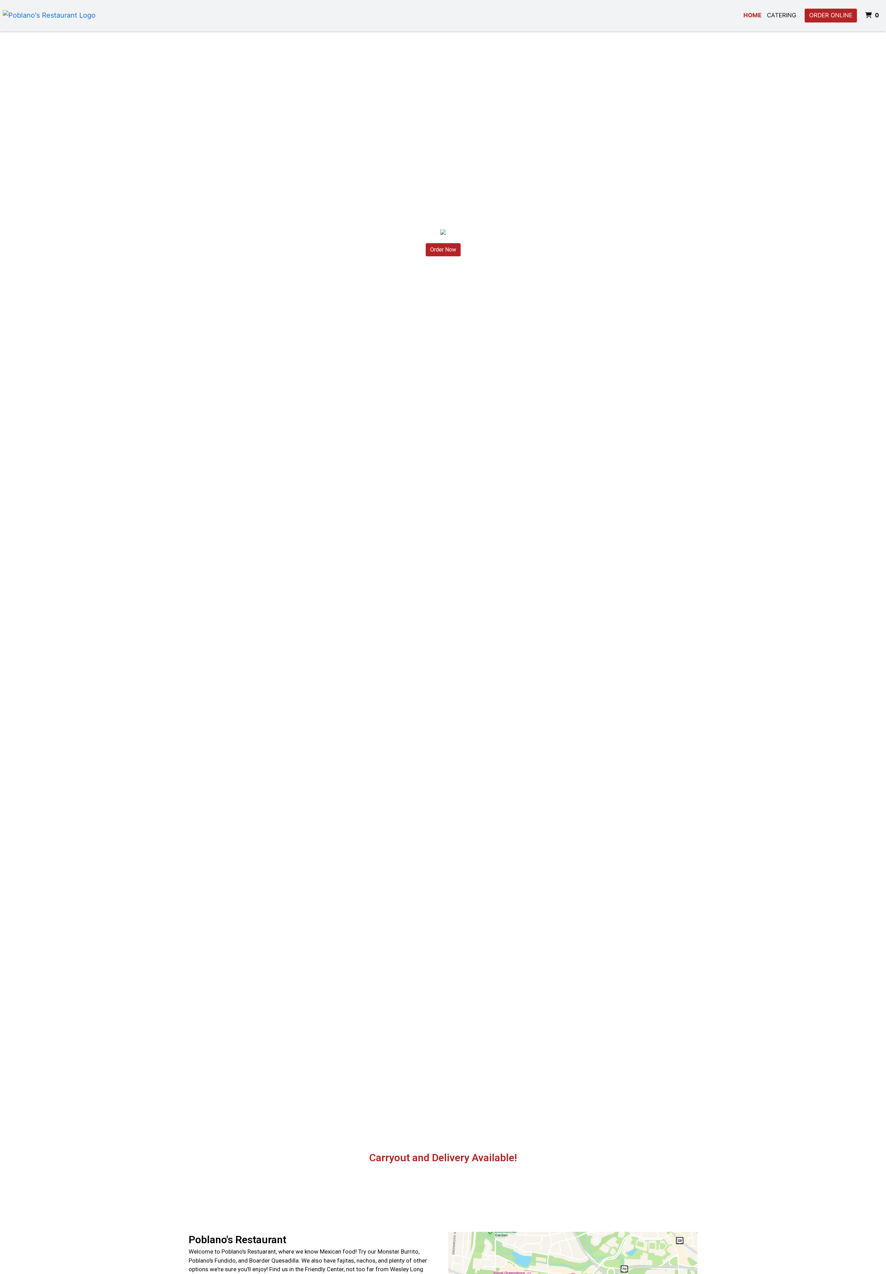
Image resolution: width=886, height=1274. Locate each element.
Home (752, 15)
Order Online (830, 15)
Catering (781, 15)
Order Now (443, 249)
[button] (66, 767)
